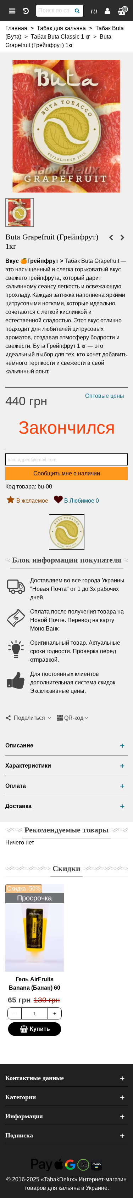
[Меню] (12, 10)
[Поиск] (77, 11)
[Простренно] (25, 10)
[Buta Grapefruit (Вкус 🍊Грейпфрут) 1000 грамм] (66, 188)
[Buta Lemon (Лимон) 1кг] (122, 237)
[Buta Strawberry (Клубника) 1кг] (111, 237)
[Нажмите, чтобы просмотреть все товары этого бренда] (66, 532)
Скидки (66, 868)
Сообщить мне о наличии (66, 473)
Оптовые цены (104, 396)
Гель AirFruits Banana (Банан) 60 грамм (34, 987)
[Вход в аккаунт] (107, 10)
